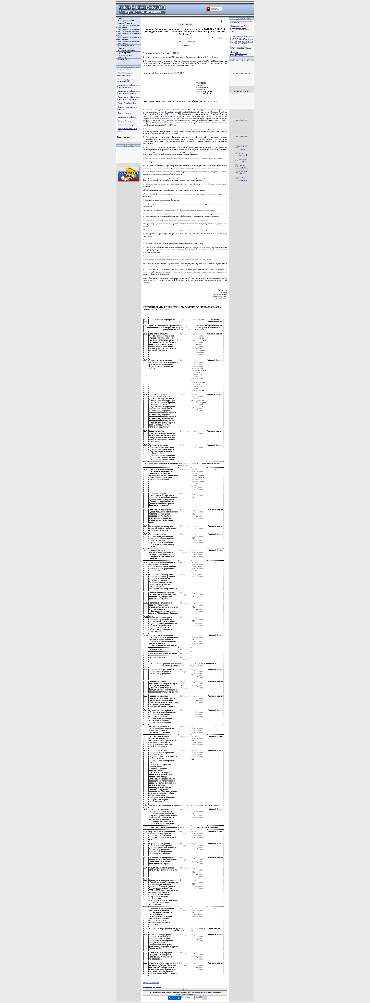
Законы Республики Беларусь (128, 103)
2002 (251, 41)
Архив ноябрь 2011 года (219, 38)
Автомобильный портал (126, 125)
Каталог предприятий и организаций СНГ (126, 80)
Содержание (185, 45)
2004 (243, 41)
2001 (231, 43)
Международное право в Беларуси (128, 41)
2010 (243, 40)
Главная (121, 18)
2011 (239, 40)
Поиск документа (124, 62)
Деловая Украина (124, 121)
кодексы (232, 28)
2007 (231, 41)
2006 (235, 41)
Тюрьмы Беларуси (124, 113)
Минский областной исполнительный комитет (208, 137)
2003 (247, 41)
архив (232, 31)
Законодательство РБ (126, 21)
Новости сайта (123, 60)
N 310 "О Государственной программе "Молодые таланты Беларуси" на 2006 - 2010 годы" (185, 117)
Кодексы (121, 48)
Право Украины (124, 53)
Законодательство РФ (126, 50)
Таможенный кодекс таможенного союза (125, 74)
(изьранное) (234, 29)
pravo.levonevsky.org (205, 992)
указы (244, 28)
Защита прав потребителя (239, 47)
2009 (247, 40)
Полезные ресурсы (125, 55)
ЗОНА (233, 48)
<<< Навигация (189, 41)
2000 (235, 43)
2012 (235, 40)
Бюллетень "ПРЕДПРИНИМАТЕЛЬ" (238, 53)
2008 (251, 40)
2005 (239, 41)
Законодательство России (127, 117)
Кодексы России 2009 (151, 983)
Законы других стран (126, 46)
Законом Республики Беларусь (165, 112)
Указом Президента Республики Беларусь (175, 116)
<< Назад (178, 41)
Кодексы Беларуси (125, 23)
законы (238, 28)
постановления (244, 29)
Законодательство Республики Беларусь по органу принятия (128, 98)
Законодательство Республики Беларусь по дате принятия (128, 92)
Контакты (122, 57)
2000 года (243, 43)
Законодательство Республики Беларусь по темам (128, 86)
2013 (231, 40)
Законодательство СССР (125, 43)
